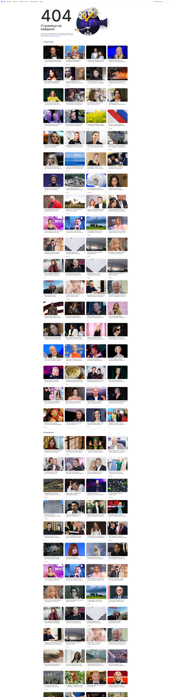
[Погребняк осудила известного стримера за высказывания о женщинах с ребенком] (96, 546)
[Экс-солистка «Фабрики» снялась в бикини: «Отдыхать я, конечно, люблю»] (118, 312)
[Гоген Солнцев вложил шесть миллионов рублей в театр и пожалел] (75, 659)
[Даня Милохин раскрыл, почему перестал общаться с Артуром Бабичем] (96, 638)
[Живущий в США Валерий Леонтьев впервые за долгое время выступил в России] (75, 312)
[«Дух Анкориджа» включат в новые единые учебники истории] (118, 659)
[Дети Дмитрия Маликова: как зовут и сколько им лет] (96, 98)
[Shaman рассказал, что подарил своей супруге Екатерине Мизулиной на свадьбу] (53, 120)
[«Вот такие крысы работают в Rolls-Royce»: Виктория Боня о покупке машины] (96, 141)
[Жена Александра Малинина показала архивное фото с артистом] (96, 595)
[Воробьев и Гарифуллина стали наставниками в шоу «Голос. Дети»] (96, 376)
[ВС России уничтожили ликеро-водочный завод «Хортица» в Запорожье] (96, 440)
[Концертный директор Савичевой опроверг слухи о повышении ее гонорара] (75, 681)
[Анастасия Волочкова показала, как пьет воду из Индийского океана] (75, 120)
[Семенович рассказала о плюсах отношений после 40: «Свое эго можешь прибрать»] (75, 141)
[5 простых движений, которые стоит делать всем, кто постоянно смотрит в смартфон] (118, 546)
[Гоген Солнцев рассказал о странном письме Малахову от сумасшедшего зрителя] (96, 574)
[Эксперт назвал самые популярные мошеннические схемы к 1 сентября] (53, 440)
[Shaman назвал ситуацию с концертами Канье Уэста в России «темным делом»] (53, 376)
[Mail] (2, 1)
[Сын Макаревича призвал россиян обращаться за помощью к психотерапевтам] (53, 595)
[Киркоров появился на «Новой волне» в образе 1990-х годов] (118, 440)
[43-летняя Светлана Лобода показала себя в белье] (53, 141)
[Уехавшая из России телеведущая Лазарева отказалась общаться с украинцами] (53, 504)
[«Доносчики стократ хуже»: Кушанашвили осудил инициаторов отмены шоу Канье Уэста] (75, 617)
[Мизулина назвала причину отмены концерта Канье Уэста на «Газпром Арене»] (96, 333)
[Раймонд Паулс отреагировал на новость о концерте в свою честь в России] (118, 290)
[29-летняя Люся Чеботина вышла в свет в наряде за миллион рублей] (53, 226)
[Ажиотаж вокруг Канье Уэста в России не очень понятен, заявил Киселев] (118, 461)
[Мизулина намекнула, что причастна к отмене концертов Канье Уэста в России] (118, 56)
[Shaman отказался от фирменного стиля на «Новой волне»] (96, 617)
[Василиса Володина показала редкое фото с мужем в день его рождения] (75, 354)
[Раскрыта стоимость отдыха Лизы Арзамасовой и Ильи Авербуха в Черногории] (53, 248)
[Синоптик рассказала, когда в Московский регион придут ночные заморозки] (53, 681)
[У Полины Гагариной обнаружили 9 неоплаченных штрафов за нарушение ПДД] (118, 397)
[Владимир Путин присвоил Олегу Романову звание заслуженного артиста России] (96, 290)
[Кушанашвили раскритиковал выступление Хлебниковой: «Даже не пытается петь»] (53, 77)
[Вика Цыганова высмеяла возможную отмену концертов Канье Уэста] (96, 681)
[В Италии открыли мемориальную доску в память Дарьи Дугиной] (53, 638)
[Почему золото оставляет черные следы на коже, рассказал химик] (75, 290)
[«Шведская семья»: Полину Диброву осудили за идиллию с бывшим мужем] (118, 418)
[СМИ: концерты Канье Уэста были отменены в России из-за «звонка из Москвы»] (118, 681)
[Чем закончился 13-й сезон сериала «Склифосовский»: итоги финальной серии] (75, 504)
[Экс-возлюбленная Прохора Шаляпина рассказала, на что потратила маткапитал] (53, 98)
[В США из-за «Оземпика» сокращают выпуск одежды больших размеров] (118, 595)
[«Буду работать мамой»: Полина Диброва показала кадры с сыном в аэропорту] (53, 574)
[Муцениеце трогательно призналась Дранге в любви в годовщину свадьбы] (53, 659)
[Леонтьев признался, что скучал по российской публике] (53, 482)
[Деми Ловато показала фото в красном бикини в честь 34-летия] (75, 397)
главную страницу (55, 36)
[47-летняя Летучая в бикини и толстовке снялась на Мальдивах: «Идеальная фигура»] (53, 461)
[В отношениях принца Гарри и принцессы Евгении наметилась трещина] (118, 205)
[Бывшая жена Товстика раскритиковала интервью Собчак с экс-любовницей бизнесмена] (118, 184)
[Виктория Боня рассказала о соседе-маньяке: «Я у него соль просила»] (118, 333)
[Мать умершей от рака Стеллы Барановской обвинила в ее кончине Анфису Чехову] (96, 418)
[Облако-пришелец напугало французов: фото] (96, 248)
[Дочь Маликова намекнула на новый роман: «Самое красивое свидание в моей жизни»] (75, 333)
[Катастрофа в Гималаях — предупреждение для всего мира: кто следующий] (75, 184)
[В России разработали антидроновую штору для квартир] (75, 248)
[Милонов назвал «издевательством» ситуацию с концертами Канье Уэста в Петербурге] (118, 504)
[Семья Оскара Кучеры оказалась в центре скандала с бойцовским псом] (53, 56)
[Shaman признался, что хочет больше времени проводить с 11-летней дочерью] (118, 574)
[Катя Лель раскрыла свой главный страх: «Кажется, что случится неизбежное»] (118, 376)
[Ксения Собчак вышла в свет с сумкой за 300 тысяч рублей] (75, 461)
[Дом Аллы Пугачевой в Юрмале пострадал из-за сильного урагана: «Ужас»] (118, 248)
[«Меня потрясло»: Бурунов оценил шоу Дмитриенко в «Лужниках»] (96, 397)
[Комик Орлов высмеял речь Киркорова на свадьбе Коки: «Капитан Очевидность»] (75, 269)
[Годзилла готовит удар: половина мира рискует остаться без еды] (75, 162)
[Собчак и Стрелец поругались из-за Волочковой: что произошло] (75, 418)
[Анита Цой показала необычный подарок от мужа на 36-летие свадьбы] (96, 205)
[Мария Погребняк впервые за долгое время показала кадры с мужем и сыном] (53, 162)
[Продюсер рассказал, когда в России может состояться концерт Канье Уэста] (96, 482)
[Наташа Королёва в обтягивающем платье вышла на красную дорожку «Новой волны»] (118, 98)
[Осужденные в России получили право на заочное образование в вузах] (75, 574)
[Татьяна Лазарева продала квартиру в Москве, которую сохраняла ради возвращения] (118, 354)
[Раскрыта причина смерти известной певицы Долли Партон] (118, 638)
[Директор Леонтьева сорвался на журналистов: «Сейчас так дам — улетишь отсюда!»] (75, 482)
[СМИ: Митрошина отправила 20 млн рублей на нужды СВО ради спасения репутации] (96, 659)
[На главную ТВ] (4, 1)
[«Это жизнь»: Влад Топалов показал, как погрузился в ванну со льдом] (75, 226)
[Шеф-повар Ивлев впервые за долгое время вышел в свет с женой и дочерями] (53, 397)
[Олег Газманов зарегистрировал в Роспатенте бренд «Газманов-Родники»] (53, 354)
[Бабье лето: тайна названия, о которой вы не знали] (75, 205)
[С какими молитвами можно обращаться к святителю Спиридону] (75, 56)
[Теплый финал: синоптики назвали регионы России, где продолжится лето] (53, 617)
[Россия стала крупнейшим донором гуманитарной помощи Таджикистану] (118, 120)
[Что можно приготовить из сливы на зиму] (118, 617)
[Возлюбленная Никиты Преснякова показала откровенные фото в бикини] (53, 290)
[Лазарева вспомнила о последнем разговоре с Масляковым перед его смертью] (118, 482)
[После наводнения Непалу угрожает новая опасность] (96, 525)
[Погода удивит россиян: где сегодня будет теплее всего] (96, 226)
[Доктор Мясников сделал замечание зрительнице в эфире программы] (75, 595)
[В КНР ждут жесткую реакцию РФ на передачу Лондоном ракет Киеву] (118, 141)
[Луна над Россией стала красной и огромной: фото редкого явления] (96, 461)
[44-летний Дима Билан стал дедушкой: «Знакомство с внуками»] (75, 638)
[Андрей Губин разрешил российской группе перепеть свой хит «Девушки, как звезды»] (96, 354)
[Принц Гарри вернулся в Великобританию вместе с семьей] (75, 440)
